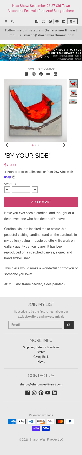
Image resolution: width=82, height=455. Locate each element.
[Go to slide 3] (38, 145)
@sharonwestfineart (61, 30)
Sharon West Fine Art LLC (46, 439)
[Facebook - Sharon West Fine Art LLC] (37, 21)
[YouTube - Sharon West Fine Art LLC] (57, 21)
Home (31, 68)
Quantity (10, 183)
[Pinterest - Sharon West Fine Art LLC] (51, 21)
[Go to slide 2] (35, 145)
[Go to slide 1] (33, 145)
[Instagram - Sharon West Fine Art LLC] (44, 21)
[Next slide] (64, 145)
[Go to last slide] (7, 145)
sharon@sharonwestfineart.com (49, 35)
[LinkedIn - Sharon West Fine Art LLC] (64, 21)
